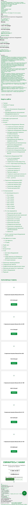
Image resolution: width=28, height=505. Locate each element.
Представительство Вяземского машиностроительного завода (13, 257)
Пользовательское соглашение (8, 504)
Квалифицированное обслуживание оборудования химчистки (14, 113)
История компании (12, 4)
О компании (4, 1)
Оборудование (4, 56)
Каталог (5, 122)
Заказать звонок (5, 35)
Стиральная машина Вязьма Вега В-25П (14, 324)
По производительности (11, 193)
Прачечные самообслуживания (8, 70)
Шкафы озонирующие (6, 76)
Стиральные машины (6, 57)
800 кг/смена (8, 69)
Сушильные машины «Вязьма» (15, 128)
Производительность (6, 67)
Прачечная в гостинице (13, 63)
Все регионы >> (4, 488)
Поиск (4, 247)
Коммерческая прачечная (14, 224)
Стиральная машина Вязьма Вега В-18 (14, 412)
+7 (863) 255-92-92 (14, 493)
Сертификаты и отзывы (6, 5)
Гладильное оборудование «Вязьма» (14, 74)
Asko (2, 89)
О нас (4, 250)
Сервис (5, 107)
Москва (3, 13)
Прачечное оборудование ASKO (13, 180)
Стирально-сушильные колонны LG (18, 87)
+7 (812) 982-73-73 (5, 28)
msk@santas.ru (6, 18)
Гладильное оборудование (11, 58)
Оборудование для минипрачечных (9, 78)
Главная (5, 103)
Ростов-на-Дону (17, 13)
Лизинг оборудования (9, 270)
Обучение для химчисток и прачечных (13, 268)
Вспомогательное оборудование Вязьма (10, 81)
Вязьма (2, 72)
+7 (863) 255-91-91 (5, 31)
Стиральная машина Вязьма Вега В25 (14, 353)
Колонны (3, 58)
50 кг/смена (3, 68)
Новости (18, 2)
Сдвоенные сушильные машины (8, 88)
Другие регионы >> (6, 33)
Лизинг (2, 8)
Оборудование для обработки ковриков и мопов (12, 77)
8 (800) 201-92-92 (5, 20)
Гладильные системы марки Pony (16, 161)
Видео (22, 2)
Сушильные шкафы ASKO (7, 91)
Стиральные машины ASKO (7, 90)
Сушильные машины (21, 57)
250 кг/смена (22, 68)
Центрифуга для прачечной (10, 118)
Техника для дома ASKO (18, 91)
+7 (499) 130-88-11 (5, 24)
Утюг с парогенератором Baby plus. (13, 84)
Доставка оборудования (6, 2)
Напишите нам (18, 479)
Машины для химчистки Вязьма (15, 148)
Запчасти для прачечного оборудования (16, 116)
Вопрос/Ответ (4, 4)
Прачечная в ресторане (13, 220)
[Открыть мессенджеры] (24, 493)
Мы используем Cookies (21, 504)
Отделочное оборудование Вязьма (18, 80)
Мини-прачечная (18, 62)
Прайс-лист (3, 11)
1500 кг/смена (21, 69)
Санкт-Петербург (9, 13)
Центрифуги (14, 57)
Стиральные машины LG (6, 86)
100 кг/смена (10, 68)
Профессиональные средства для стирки (14, 266)
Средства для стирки (6, 71)
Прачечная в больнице (11, 64)
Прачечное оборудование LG (13, 166)
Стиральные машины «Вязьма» (8, 73)
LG (1, 85)
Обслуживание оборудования (8, 61)
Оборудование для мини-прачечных (16, 60)
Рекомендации (4, 10)
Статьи (14, 2)
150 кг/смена (16, 68)
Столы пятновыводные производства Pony (11, 83)
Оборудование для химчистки (8, 59)
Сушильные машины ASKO (20, 90)
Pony (2, 82)
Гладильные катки (22, 58)
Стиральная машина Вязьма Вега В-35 (14, 294)
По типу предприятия (11, 211)
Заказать (14, 304)
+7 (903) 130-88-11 (5, 497)
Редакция (5, 272)
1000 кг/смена (14, 69)
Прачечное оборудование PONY (13, 156)
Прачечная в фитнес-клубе (7, 62)
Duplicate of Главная (8, 105)
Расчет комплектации (6, 9)
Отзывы (9, 6)
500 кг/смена (10, 202)
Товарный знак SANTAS (20, 3)
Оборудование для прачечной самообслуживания (15, 228)
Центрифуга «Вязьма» (16, 76)
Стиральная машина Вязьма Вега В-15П (14, 441)
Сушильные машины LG (17, 86)
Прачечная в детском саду (14, 217)
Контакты (3, 12)
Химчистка (12, 66)
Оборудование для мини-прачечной (17, 215)
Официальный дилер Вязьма (7, 3)
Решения (3, 62)
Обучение (3, 7)
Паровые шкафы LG (5, 87)
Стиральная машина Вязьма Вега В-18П (14, 382)
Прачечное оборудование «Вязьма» (14, 124)
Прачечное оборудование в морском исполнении (12, 79)
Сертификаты (4, 6)
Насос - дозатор (19, 88)
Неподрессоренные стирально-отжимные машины (12, 75)
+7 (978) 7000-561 (5, 495)
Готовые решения (8, 191)
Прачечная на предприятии (12, 65)
